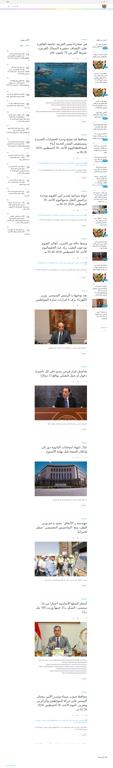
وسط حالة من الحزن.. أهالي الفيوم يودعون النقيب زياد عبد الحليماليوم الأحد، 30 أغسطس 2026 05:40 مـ (99, 105)
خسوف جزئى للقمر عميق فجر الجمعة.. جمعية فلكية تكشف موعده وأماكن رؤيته (19, 157)
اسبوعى (27, 45)
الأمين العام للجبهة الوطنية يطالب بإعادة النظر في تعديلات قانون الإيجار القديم (100, 127)
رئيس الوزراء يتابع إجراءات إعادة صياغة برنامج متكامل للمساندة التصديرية (18, 193)
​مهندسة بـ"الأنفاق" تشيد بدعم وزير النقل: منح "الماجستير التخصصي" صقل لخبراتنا (100, 222)
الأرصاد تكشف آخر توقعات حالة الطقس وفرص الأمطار (100, 55)
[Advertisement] (56, 22)
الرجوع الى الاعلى (10, 765)
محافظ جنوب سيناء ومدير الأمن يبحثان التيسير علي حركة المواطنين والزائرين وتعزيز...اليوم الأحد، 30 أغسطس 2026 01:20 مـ (100, 78)
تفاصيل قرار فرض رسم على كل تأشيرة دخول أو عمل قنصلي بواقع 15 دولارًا (100, 267)
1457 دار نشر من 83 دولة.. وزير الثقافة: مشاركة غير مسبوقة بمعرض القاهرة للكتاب (100, 149)
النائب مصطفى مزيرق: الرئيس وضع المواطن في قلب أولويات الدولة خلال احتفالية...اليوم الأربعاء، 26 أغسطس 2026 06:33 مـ (18, 118)
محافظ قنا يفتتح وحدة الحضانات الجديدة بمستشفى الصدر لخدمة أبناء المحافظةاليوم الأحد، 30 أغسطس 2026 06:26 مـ (99, 291)
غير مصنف (84, 39)
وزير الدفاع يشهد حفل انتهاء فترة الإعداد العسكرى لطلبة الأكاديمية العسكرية (18, 232)
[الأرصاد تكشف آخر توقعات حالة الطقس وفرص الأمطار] (99, 47)
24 (58, 743)
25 (54, 743)
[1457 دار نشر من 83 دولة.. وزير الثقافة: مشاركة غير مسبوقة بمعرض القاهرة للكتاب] (99, 137)
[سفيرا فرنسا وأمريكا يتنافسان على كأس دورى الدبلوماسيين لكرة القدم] (99, 159)
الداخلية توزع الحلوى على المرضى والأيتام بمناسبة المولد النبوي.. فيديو (17, 95)
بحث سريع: (104, 327)
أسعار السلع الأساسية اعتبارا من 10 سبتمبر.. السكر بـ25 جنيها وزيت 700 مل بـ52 (61, 608)
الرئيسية (14, 6)
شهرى (21, 45)
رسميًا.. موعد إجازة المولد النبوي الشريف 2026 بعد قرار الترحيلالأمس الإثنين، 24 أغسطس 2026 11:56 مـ (17, 131)
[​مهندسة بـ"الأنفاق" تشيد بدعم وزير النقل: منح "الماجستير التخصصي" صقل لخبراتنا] (99, 209)
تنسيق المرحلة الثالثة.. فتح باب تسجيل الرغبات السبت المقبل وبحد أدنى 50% (18, 105)
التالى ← (49, 743)
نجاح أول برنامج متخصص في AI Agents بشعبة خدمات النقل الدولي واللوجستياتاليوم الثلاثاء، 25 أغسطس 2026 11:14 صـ (18, 145)
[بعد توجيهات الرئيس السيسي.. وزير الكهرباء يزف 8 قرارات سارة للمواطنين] (99, 303)
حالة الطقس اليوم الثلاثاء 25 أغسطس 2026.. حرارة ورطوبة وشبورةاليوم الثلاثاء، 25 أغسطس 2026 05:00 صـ (18, 84)
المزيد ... (83, 121)
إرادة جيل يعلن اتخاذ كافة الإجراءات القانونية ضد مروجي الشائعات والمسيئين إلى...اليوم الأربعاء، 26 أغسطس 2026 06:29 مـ (18, 70)
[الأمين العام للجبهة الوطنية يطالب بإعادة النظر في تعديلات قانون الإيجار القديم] (99, 116)
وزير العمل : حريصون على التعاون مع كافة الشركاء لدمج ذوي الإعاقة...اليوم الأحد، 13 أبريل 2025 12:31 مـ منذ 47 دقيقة (100, 197)
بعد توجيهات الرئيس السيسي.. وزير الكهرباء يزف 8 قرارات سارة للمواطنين (101, 315)
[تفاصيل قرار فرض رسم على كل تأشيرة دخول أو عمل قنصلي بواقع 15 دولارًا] (99, 256)
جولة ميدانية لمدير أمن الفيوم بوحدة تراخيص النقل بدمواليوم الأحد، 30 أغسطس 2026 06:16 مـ (99, 245)
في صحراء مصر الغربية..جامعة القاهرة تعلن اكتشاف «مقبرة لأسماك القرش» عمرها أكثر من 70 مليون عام (62, 48)
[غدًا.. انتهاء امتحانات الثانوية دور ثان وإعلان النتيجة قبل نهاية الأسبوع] (61, 478)
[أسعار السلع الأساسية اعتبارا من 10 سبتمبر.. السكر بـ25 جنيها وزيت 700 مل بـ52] (61, 639)
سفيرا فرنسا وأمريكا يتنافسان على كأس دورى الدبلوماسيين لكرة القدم (100, 169)
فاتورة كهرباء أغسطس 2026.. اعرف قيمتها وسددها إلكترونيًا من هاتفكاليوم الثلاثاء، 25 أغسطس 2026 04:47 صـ (18, 57)
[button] (7, 1)
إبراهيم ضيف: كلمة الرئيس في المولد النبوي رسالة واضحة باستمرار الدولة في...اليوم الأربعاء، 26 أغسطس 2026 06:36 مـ (18, 169)
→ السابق (84, 743)
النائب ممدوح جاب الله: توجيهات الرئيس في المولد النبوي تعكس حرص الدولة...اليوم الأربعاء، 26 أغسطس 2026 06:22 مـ (18, 206)
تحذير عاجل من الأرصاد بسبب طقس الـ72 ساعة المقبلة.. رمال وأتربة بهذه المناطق (18, 182)
